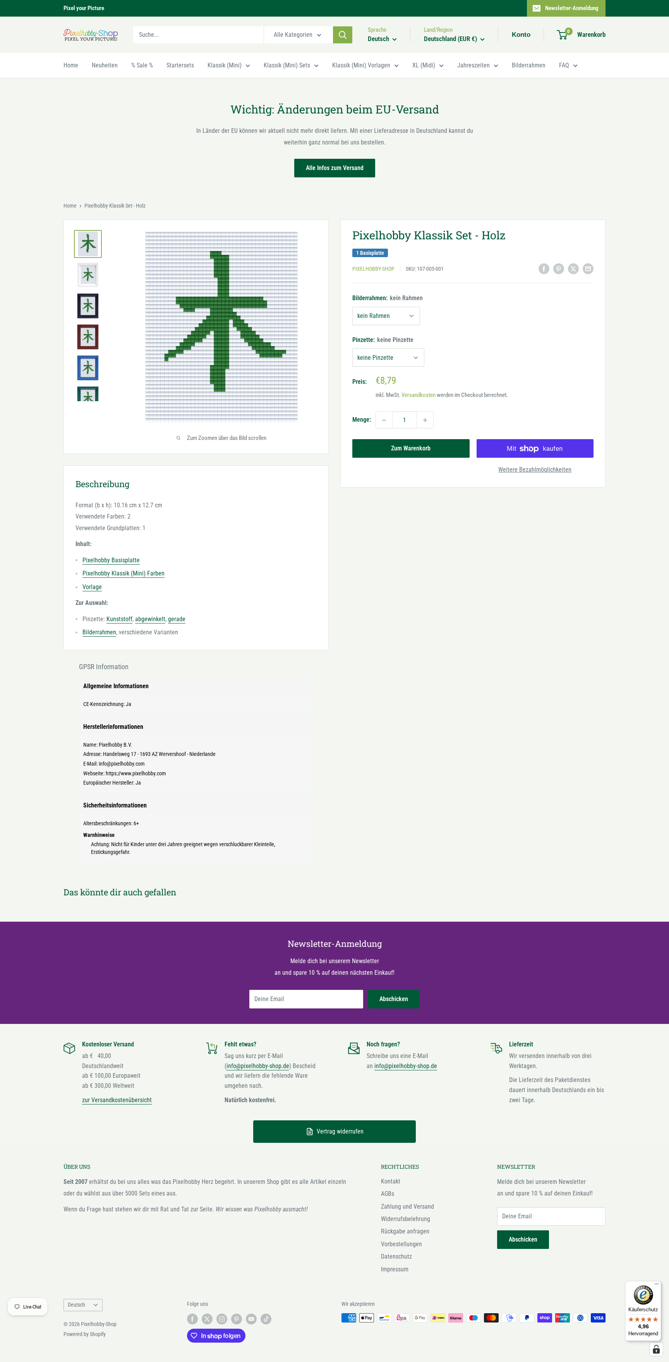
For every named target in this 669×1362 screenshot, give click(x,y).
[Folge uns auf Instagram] (221, 1318)
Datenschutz (396, 1256)
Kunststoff (119, 619)
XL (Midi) (423, 65)
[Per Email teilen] (588, 268)
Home (70, 65)
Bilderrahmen (528, 65)
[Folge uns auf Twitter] (207, 1318)
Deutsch (76, 1305)
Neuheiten (105, 65)
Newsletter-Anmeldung (572, 8)
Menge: (361, 420)
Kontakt (390, 1181)
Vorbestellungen (401, 1244)
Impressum (394, 1269)
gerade (176, 619)
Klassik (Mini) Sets (287, 65)
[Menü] (656, 1285)
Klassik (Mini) (225, 65)
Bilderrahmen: (387, 298)
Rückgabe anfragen (405, 1231)
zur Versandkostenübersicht (117, 1100)
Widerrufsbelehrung (405, 1219)
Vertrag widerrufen (340, 1131)
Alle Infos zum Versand (335, 168)
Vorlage (92, 587)
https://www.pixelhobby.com (136, 773)
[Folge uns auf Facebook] (192, 1318)
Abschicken (393, 999)
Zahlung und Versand (407, 1206)
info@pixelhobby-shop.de (257, 1066)
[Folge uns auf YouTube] (251, 1318)
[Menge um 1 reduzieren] (384, 420)
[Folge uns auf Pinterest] (236, 1318)
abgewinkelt (150, 619)
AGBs (387, 1193)
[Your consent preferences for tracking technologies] (656, 1349)
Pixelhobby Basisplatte (111, 560)
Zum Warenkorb (411, 448)
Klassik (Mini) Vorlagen (361, 65)
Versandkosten (418, 395)
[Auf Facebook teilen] (544, 268)
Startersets (180, 65)
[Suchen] (342, 34)
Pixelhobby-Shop (373, 269)
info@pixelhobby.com (122, 764)
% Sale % (142, 65)
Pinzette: (382, 340)
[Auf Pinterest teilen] (558, 268)
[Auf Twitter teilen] (573, 268)
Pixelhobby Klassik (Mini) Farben (123, 573)
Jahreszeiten (473, 65)
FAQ (564, 65)
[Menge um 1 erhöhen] (425, 420)
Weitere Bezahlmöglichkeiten (534, 470)
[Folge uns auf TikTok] (266, 1318)
